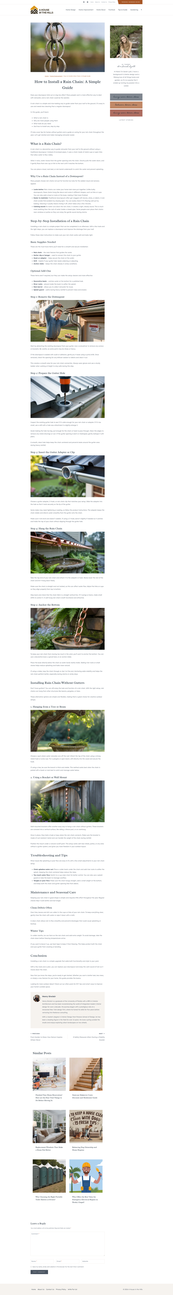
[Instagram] (87, 2)
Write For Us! (72, 1289)
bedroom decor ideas (126, 105)
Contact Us (104, 2)
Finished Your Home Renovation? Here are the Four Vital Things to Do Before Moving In (49, 1098)
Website (85, 1261)
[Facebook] (84, 2)
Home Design (71, 10)
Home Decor (101, 10)
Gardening (134, 10)
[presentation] (49, 1074)
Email (59, 1261)
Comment (35, 1234)
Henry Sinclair (49, 996)
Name (34, 1261)
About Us (97, 2)
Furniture (112, 10)
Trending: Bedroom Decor (131, 2)
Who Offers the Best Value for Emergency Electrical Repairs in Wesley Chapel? (85, 1199)
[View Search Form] (141, 10)
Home (92, 2)
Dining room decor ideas (126, 113)
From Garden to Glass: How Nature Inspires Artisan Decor (46, 1037)
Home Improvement (86, 10)
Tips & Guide (122, 10)
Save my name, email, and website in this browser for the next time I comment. (58, 1267)
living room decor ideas (126, 97)
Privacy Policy (111, 2)
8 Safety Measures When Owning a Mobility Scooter (89, 1037)
